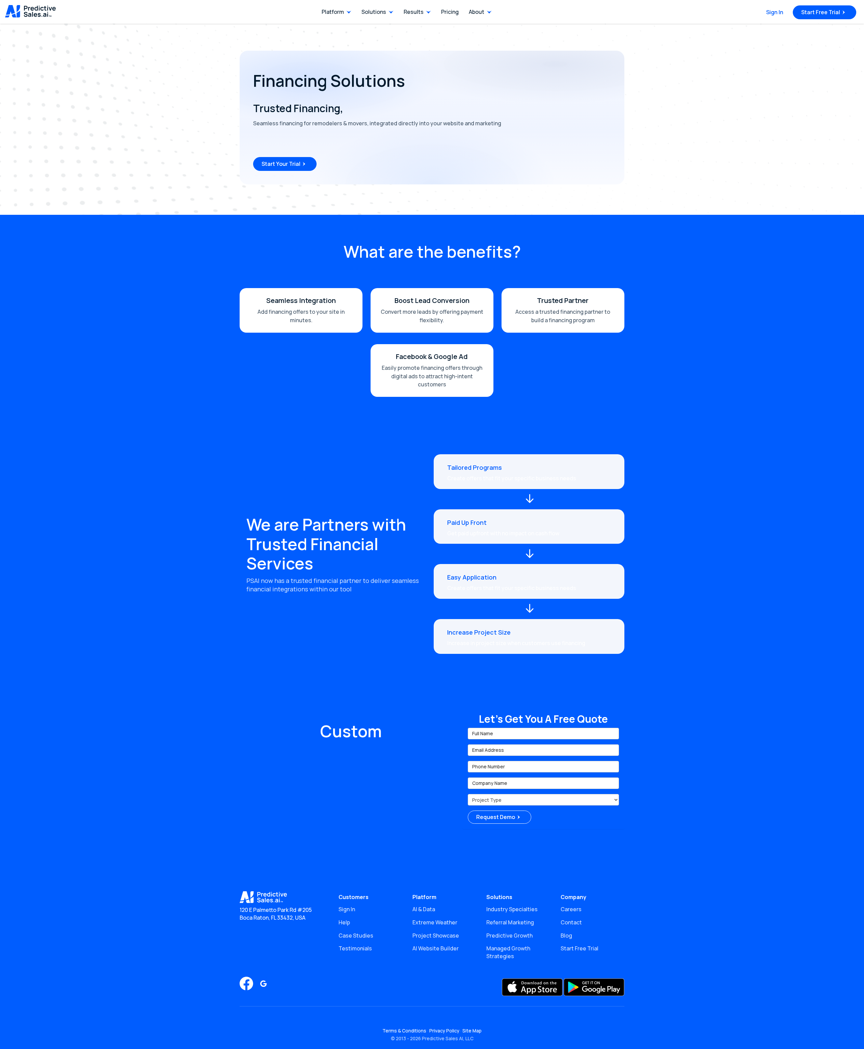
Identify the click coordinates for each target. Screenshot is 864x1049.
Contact (571, 922)
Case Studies (356, 935)
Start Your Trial (281, 164)
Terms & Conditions (404, 1031)
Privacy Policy (444, 1031)
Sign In (774, 12)
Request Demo (495, 817)
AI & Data (423, 909)
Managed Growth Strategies (508, 952)
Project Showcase (435, 935)
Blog (566, 935)
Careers (571, 909)
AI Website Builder (435, 948)
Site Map (472, 1031)
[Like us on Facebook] (246, 983)
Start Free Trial (820, 12)
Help (344, 922)
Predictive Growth (509, 935)
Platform (333, 12)
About (476, 12)
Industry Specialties (512, 909)
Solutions (373, 12)
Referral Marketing (510, 922)
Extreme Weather (434, 922)
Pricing (450, 12)
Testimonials (355, 948)
